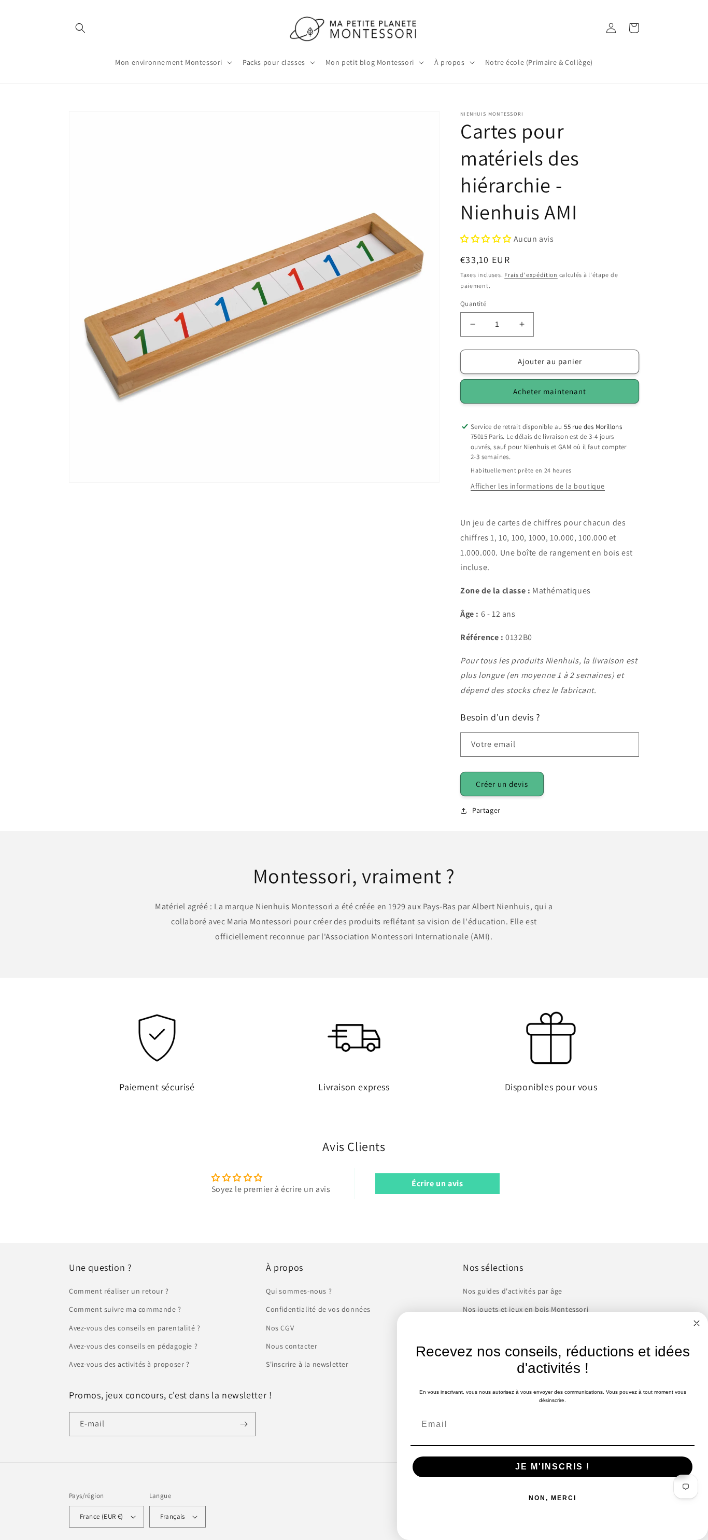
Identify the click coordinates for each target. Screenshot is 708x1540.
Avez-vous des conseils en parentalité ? (134, 1328)
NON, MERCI (552, 1498)
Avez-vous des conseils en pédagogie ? (133, 1346)
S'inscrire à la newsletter (307, 1364)
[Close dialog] (696, 1323)
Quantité (473, 303)
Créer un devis (502, 784)
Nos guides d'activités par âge (512, 1291)
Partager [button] (486, 810)
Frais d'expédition (531, 275)
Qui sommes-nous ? (299, 1291)
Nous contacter (291, 1346)
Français (172, 1516)
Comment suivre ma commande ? (125, 1309)
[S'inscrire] (243, 1424)
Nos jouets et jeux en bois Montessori (525, 1309)
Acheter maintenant (549, 391)
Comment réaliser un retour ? (119, 1291)
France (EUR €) (101, 1516)
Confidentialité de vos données (318, 1309)
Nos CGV (280, 1328)
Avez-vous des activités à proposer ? (129, 1364)
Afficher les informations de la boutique (538, 486)
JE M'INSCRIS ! (552, 1466)
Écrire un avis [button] (437, 1183)
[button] (80, 28)
